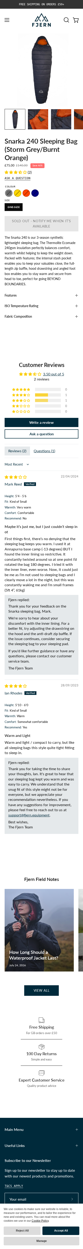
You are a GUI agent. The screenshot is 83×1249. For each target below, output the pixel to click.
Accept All (61, 1230)
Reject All (22, 1230)
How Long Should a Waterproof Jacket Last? (33, 954)
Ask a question (17, 178)
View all (42, 990)
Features (11, 295)
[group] (41, 4)
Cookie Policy (40, 1220)
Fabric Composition (18, 316)
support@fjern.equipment (29, 815)
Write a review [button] (41, 422)
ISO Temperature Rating (21, 306)
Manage (41, 1241)
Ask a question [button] (42, 434)
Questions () (44, 451)
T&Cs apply (14, 1186)
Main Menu (14, 1129)
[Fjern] (41, 20)
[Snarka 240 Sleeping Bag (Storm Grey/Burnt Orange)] (15, 119)
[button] (66, 20)
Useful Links (15, 1145)
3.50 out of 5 (53, 374)
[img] (16, 477)
